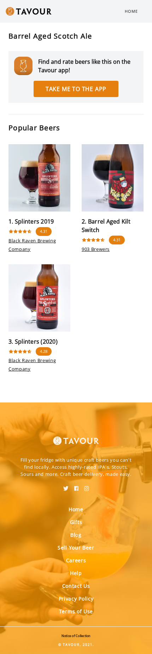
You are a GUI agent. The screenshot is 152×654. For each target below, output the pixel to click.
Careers (76, 560)
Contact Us (76, 585)
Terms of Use (76, 611)
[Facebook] (76, 486)
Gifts (76, 522)
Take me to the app (76, 89)
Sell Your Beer (76, 547)
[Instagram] (86, 486)
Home (131, 11)
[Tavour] (76, 436)
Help (76, 573)
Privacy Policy (76, 598)
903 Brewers (96, 249)
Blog (76, 534)
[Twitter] (65, 486)
